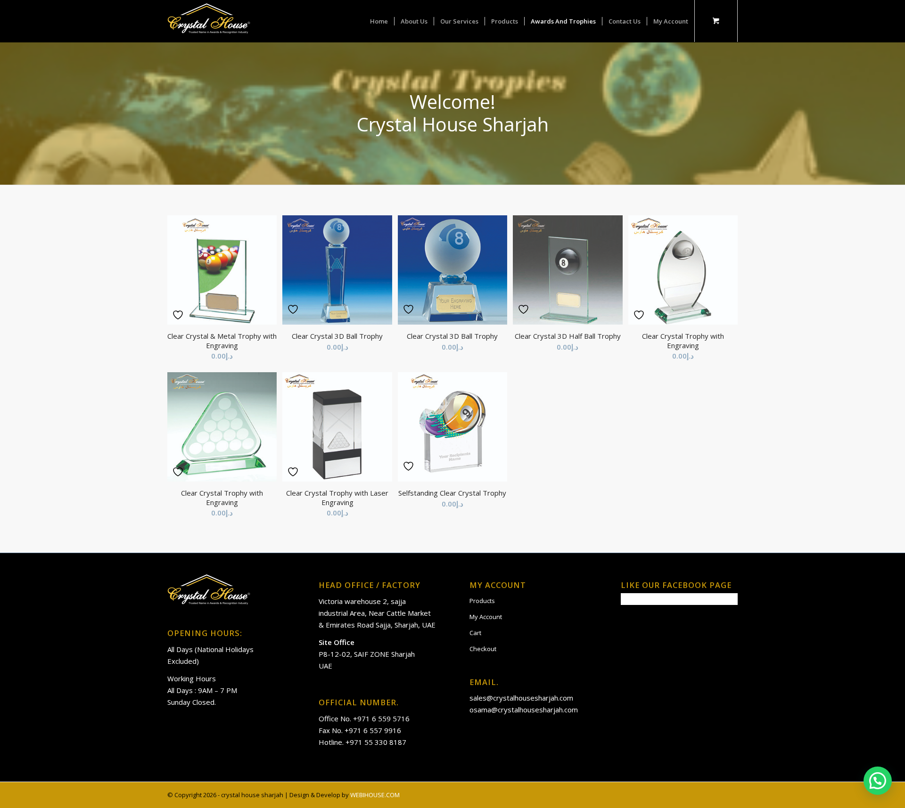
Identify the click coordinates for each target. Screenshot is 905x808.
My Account (485, 616)
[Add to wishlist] (179, 315)
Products (482, 600)
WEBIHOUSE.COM (375, 795)
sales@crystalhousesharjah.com (521, 697)
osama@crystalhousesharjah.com (523, 709)
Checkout (482, 649)
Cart (475, 632)
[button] (878, 781)
